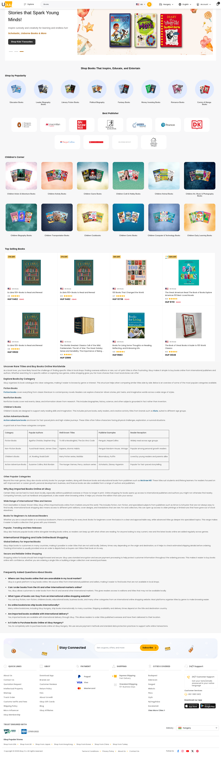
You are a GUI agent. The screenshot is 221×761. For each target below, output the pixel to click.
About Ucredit (46, 697)
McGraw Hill (146, 480)
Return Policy (46, 688)
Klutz (155, 411)
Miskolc (151, 688)
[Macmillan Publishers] (53, 125)
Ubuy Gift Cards (47, 701)
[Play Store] (208, 706)
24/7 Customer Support (203, 677)
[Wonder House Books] (154, 142)
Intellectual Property (13, 688)
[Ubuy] (7, 4)
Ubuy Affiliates (46, 710)
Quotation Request (12, 684)
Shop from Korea (83, 744)
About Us (8, 675)
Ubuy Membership (12, 714)
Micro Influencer (11, 710)
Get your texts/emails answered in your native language (203, 683)
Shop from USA (10, 744)
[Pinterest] (197, 751)
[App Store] (192, 706)
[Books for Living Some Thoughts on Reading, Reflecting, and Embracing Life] (136, 324)
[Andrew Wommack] (139, 125)
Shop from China (102, 744)
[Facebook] (178, 751)
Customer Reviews (48, 684)
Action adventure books (15, 420)
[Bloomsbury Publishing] (125, 142)
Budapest (152, 675)
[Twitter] (192, 751)
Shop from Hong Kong (63, 744)
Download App (47, 675)
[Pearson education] (168, 125)
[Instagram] (182, 751)
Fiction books (10, 392)
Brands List (45, 680)
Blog (42, 706)
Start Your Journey (20, 42)
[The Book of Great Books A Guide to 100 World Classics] (189, 324)
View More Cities (156, 710)
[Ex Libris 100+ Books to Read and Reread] (31, 271)
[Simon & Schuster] (110, 125)
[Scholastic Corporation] (96, 142)
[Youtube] (187, 751)
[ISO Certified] (29, 731)
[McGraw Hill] (82, 125)
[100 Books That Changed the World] (136, 271)
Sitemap (7, 693)
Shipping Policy (10, 706)
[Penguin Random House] (24, 125)
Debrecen (152, 680)
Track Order (9, 697)
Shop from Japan (42, 744)
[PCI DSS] (10, 731)
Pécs (150, 693)
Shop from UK (26, 744)
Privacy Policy (108, 751)
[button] (166, 4)
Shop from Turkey (120, 744)
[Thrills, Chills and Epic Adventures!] (145, 30)
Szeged (151, 684)
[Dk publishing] (197, 125)
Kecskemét (153, 706)
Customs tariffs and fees (15, 701)
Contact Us (9, 680)
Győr (150, 697)
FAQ (41, 693)
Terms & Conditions (90, 751)
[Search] (149, 4)
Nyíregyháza (154, 701)
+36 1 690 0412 (194, 694)
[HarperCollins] (67, 142)
